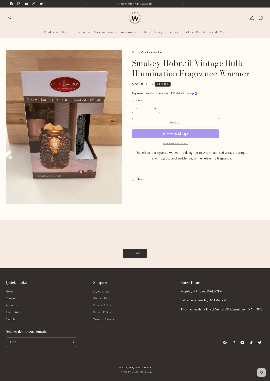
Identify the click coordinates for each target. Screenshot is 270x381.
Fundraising (13, 312)
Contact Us (100, 298)
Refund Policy (102, 312)
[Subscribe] (72, 342)
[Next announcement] (183, 4)
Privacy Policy (102, 305)
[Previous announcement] (86, 4)
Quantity (137, 100)
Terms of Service (104, 319)
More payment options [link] (175, 143)
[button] (10, 17)
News (9, 291)
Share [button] (140, 179)
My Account (101, 291)
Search (10, 319)
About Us (12, 305)
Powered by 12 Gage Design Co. (135, 372)
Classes (10, 298)
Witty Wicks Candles (139, 368)
